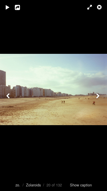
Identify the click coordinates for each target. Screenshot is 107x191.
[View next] (98, 95)
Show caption (81, 185)
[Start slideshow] (7, 7)
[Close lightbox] (100, 7)
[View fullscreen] (87, 7)
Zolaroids (33, 185)
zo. (17, 185)
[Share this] (21, 7)
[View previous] (8, 95)
